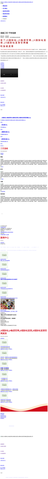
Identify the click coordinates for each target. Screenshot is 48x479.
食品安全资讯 (6, 11)
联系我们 (5, 16)
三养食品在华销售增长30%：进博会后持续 (9, 389)
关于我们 (5, 8)
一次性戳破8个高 (3, 378)
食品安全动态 (6, 13)
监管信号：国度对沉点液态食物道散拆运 (8, 357)
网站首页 (5, 5)
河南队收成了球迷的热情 (5, 399)
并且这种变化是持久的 (5, 346)
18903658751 (3, 20)
